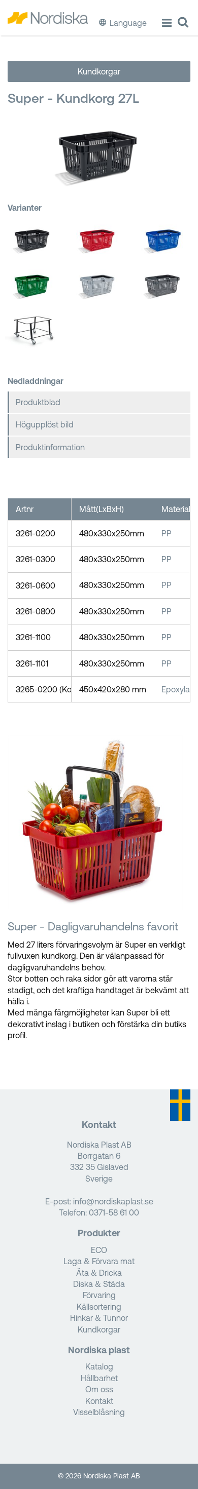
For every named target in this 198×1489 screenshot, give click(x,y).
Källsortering (99, 1306)
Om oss (99, 1389)
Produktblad (38, 402)
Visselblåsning (99, 1412)
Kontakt (99, 1400)
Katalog (99, 1366)
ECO (99, 1250)
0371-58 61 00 (114, 1212)
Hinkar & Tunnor (99, 1317)
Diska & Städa (99, 1283)
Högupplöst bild (45, 424)
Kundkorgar (99, 71)
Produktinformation (50, 447)
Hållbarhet (99, 1378)
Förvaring (99, 1295)
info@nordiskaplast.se (113, 1201)
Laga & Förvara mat (99, 1261)
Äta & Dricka (99, 1272)
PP (166, 533)
